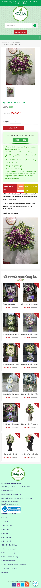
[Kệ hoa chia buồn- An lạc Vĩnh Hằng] (30, 352)
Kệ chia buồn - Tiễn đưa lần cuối (13, 394)
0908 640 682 (20, 140)
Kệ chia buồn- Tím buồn (11, 424)
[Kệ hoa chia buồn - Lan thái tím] (30, 322)
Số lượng (6, 122)
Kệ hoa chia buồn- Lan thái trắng (13, 334)
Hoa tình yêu (7, 537)
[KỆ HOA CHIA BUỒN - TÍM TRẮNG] (11, 292)
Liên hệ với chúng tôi (9, 549)
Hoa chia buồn (7, 541)
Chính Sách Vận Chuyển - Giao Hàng (14, 564)
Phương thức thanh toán (10, 568)
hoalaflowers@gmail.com (9, 504)
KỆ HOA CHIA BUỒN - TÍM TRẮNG (13, 304)
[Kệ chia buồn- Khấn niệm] (30, 442)
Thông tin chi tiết (8, 188)
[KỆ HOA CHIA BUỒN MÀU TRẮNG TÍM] (30, 292)
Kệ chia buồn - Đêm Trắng (30, 394)
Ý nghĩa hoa (20, 187)
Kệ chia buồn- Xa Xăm (10, 454)
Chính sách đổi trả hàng (10, 557)
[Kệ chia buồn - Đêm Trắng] (30, 382)
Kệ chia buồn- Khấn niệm (29, 454)
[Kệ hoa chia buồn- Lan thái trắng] (11, 322)
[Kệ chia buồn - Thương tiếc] (30, 412)
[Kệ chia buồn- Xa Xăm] (11, 442)
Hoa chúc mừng (8, 525)
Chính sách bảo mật (9, 553)
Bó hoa (5, 518)
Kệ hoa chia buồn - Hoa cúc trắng (13, 364)
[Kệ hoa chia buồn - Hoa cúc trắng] (11, 352)
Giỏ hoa (5, 521)
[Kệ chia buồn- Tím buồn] (11, 412)
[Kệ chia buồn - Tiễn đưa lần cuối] (11, 382)
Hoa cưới (6, 529)
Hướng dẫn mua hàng (9, 560)
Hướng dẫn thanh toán (31, 188)
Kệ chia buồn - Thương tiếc (30, 424)
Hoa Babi (5, 533)
